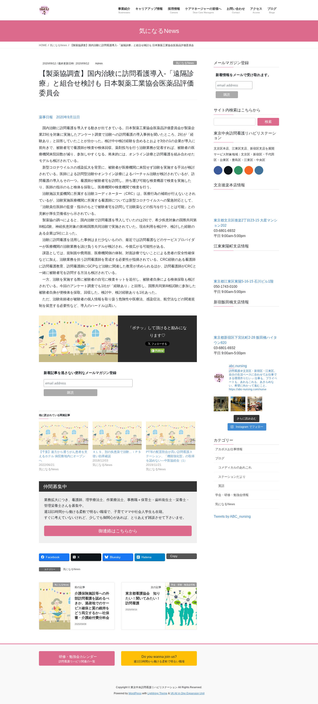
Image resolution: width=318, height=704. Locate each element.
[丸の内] (221, 404)
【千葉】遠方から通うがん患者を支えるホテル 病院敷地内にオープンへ (63, 456)
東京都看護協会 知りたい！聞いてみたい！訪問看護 (142, 598)
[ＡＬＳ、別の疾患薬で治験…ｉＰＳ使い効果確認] (117, 435)
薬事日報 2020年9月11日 (59, 117)
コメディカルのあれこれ (235, 467)
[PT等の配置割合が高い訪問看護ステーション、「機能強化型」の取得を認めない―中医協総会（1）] (170, 435)
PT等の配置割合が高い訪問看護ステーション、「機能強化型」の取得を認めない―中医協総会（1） (170, 456)
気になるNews (185, 63)
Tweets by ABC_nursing (232, 516)
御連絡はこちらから (117, 530)
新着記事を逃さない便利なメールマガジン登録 (80, 373)
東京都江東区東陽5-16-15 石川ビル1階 (243, 281)
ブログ (219, 458)
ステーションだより (232, 476)
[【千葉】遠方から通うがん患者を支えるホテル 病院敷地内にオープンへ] (63, 435)
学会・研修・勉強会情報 (232, 495)
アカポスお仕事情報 (229, 449)
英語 (221, 486)
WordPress (134, 693)
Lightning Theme (157, 693)
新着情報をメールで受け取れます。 (243, 75)
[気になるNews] (54, 589)
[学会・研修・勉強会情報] (181, 590)
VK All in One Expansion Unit (187, 693)
